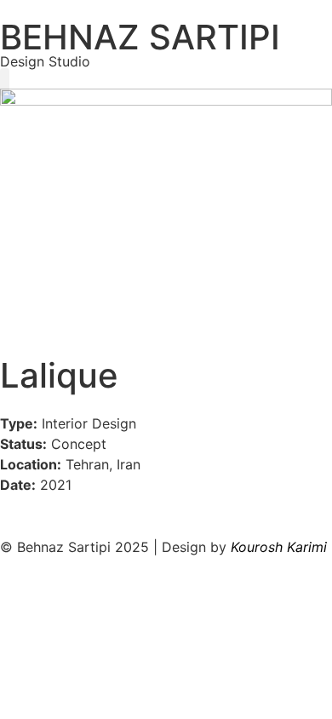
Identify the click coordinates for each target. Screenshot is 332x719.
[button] (4, 82)
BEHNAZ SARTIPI (140, 37)
